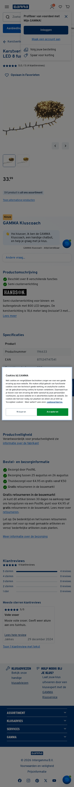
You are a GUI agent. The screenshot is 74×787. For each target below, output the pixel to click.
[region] (37, 393)
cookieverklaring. (55, 402)
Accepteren (53, 412)
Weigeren (21, 412)
